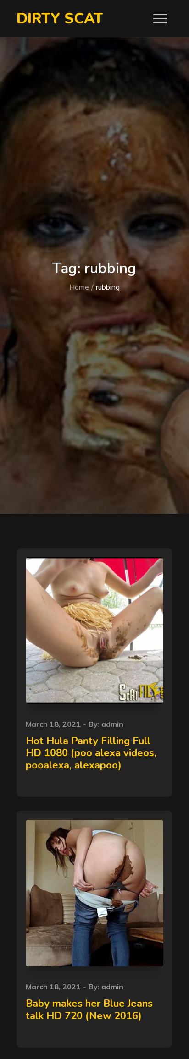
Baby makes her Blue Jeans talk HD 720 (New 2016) (89, 1009)
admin (112, 724)
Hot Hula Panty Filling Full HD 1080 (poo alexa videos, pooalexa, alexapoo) (91, 753)
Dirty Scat (60, 18)
